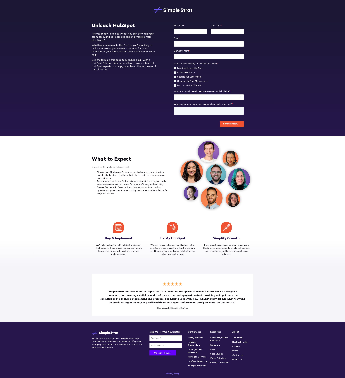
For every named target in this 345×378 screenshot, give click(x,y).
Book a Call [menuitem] (238, 359)
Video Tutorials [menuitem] (218, 358)
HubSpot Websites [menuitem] (197, 365)
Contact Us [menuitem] (237, 355)
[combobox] (209, 97)
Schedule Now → (232, 124)
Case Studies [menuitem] (216, 354)
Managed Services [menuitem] (197, 356)
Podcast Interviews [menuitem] (220, 362)
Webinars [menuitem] (215, 345)
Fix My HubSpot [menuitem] (195, 337)
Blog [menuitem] (212, 349)
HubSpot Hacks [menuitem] (240, 342)
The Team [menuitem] (237, 337)
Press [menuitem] (235, 350)
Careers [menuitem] (236, 346)
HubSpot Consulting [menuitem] (198, 361)
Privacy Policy (172, 373)
